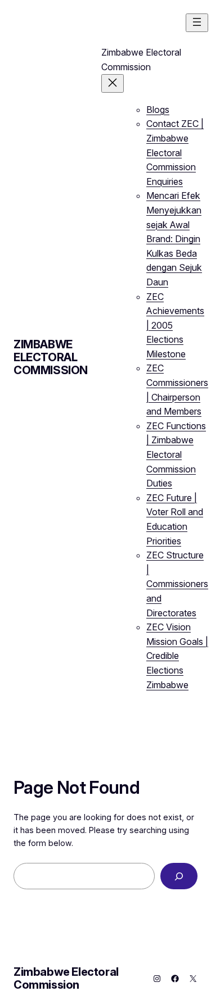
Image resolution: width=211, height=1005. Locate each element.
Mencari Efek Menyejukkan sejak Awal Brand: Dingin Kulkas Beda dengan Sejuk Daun (174, 239)
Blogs (157, 109)
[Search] (178, 876)
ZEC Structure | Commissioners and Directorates (177, 583)
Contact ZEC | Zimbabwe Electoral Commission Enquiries (175, 152)
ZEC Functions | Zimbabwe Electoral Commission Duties (176, 454)
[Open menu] (197, 22)
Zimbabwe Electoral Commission (51, 357)
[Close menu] (112, 83)
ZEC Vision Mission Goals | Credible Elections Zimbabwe (177, 655)
